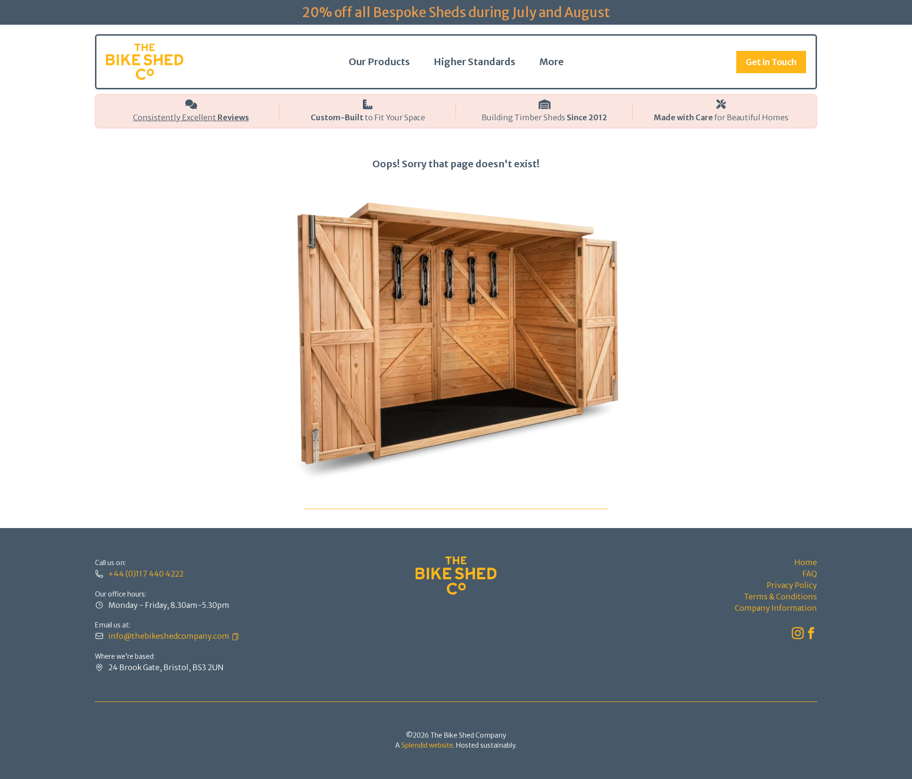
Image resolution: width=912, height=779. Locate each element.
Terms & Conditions (780, 596)
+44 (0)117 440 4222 (145, 573)
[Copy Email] (234, 636)
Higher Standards (474, 61)
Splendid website (427, 745)
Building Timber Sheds (544, 117)
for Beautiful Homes (721, 117)
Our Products (379, 61)
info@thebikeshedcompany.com (168, 636)
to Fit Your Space (368, 117)
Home (805, 562)
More (551, 61)
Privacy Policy (792, 585)
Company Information (776, 608)
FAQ (809, 573)
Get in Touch (771, 62)
